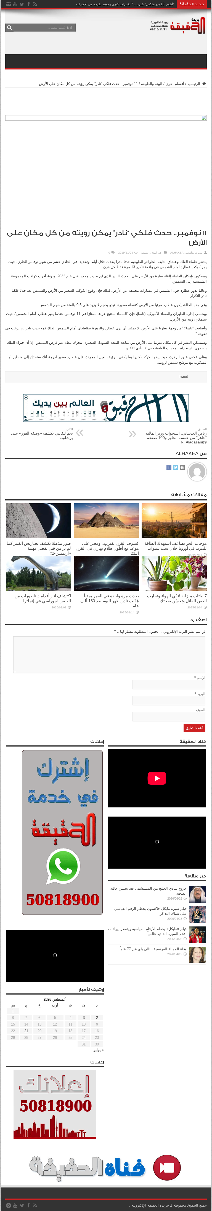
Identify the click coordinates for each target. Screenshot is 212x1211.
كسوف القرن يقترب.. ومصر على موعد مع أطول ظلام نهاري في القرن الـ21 (107, 548)
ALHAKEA (177, 252)
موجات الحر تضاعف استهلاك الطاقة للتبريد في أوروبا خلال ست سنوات (176, 546)
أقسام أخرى (175, 84)
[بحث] (9, 28)
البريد (201, 694)
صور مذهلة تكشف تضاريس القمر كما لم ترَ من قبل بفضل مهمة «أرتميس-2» (39, 548)
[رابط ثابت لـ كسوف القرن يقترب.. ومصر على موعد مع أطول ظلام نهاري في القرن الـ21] (106, 537)
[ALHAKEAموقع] (182, 468)
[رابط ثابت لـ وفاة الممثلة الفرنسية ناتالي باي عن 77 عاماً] (197, 962)
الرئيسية (194, 84)
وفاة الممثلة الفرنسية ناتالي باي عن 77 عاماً (153, 949)
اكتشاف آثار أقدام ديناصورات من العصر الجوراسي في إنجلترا (43, 598)
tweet (183, 377)
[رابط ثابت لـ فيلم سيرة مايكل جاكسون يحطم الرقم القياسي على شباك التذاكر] (197, 922)
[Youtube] (15, 4)
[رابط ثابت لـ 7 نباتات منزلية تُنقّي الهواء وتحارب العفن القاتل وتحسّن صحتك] (174, 589)
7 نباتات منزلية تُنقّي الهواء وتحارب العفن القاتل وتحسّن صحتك (177, 598)
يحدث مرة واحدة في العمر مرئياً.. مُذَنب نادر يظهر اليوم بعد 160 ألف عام (109, 600)
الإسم (201, 678)
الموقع (200, 710)
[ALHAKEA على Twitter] (175, 468)
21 (26, 1031)
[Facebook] (28, 4)
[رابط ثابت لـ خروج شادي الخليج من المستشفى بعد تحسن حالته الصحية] (197, 901)
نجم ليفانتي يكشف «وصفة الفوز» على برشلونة (42, 433)
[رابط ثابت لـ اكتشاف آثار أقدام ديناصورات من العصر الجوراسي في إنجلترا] (38, 589)
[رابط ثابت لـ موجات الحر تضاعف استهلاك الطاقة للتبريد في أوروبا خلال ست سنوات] (174, 537)
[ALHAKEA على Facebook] (168, 468)
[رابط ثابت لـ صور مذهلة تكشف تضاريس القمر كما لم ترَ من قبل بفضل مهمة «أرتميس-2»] (38, 537)
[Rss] (35, 4)
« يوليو (99, 1050)
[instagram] (8, 4)
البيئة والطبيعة (151, 84)
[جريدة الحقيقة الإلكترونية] (178, 31)
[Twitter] (22, 4)
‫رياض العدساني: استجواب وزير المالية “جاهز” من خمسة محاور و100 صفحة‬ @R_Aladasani (176, 435)
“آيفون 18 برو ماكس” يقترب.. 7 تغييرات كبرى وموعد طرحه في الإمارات (125, 4)
